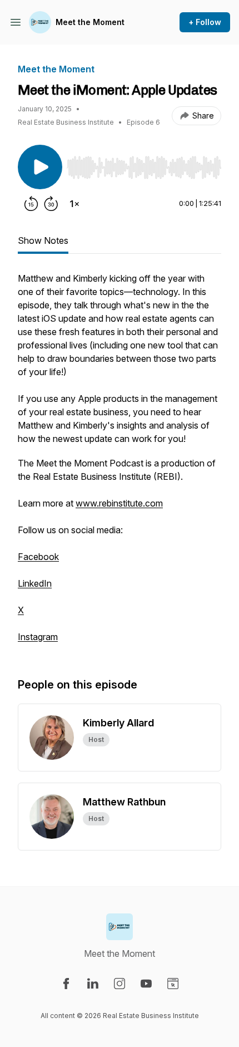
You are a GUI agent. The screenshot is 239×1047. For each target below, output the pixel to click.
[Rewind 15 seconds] (31, 204)
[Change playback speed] (74, 204)
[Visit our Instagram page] (119, 983)
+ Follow (204, 22)
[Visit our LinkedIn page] (92, 983)
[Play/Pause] (40, 167)
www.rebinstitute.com (119, 503)
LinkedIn (35, 583)
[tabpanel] (119, 463)
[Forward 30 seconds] (51, 204)
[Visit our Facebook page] (66, 983)
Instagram (38, 636)
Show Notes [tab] (43, 240)
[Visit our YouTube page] (146, 983)
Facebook (38, 556)
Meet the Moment (90, 22)
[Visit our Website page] (172, 983)
